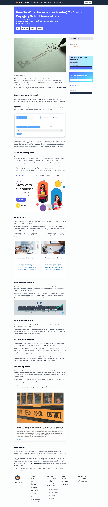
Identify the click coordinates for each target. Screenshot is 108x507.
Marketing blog (50, 480)
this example (45, 387)
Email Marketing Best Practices (53, 483)
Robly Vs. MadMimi (51, 495)
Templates (33, 495)
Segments (33, 492)
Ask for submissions (74, 46)
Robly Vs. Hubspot (50, 493)
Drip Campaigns (34, 489)
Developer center (82, 478)
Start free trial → (81, 79)
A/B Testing (33, 493)
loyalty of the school (51, 345)
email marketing (61, 87)
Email (40, 28)
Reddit (33, 28)
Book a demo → (81, 92)
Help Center (65, 481)
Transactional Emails (82, 481)
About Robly (18, 482)
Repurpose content (73, 44)
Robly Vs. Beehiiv (50, 498)
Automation (17, 106)
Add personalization (74, 42)
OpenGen (33, 483)
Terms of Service (65, 484)
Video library (49, 481)
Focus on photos (73, 48)
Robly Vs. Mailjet (50, 490)
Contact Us (64, 478)
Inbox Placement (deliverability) (37, 501)
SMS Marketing (34, 487)
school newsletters (35, 99)
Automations (33, 486)
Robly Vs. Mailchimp (51, 487)
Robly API (80, 483)
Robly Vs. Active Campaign (52, 492)
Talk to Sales (65, 480)
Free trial (88, 2)
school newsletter (30, 286)
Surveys (32, 496)
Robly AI (32, 481)
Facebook (25, 28)
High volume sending (82, 480)
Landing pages (34, 498)
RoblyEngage (33, 484)
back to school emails (33, 463)
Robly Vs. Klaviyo (50, 499)
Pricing (32, 478)
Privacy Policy (65, 486)
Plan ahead (71, 51)
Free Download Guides (51, 478)
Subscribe (81, 68)
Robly (19, 2)
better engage (18, 230)
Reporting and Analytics (36, 499)
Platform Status (65, 483)
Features (33, 480)
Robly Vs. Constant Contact (52, 489)
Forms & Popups (34, 490)
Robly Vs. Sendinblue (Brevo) (53, 496)
